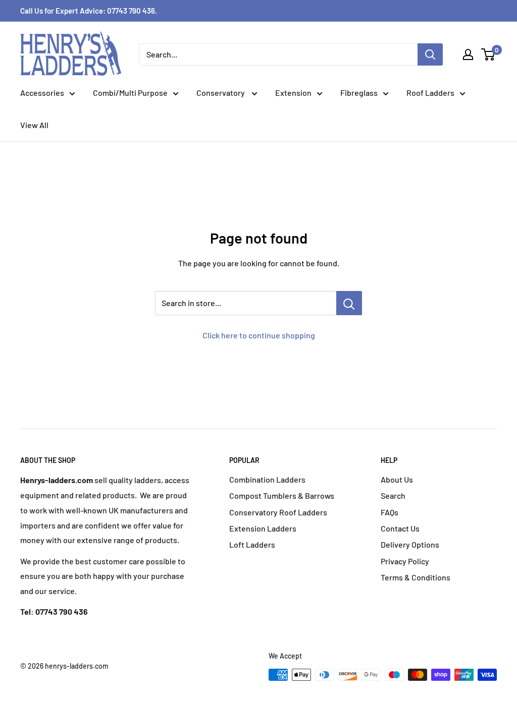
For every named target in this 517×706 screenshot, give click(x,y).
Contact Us (400, 528)
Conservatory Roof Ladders (278, 512)
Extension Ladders (262, 528)
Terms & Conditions (415, 577)
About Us (397, 479)
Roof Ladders (430, 92)
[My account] (468, 54)
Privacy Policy (405, 561)
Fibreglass (359, 92)
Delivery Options (410, 544)
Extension (293, 92)
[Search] (430, 54)
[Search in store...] (349, 303)
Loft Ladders (252, 544)
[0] (488, 54)
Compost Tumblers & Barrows (281, 495)
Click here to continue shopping (258, 335)
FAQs (389, 512)
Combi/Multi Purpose (130, 92)
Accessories (42, 92)
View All (34, 125)
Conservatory (221, 92)
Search (393, 495)
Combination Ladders (267, 479)
